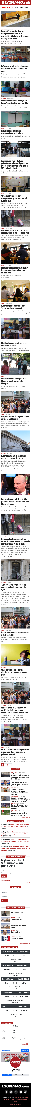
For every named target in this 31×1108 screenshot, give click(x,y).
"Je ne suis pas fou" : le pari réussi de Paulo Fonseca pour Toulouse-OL (19, 784)
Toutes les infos (24, 818)
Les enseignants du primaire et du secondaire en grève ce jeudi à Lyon (15, 231)
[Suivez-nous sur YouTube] (20, 1093)
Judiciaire (3, 29)
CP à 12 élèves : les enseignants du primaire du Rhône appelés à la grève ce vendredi (15, 752)
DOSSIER (13, 911)
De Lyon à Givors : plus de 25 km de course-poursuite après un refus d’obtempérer (15, 825)
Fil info (17, 7)
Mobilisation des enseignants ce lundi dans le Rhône (13, 344)
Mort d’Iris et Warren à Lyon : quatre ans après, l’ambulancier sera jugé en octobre (15, 840)
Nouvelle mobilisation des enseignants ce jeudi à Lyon (12, 132)
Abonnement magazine (7, 7)
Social (2, 64)
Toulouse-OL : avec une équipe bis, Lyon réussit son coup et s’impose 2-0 (19, 806)
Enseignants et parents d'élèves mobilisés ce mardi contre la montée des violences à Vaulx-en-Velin (15, 541)
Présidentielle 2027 (16, 919)
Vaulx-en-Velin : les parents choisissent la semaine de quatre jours (14, 672)
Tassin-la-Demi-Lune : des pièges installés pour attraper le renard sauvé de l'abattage (20, 799)
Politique (3, 497)
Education (3, 98)
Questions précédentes (5, 880)
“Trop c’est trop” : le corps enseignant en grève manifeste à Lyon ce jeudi (14, 198)
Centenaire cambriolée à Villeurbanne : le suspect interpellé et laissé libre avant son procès (19, 791)
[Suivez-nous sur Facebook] (15, 1063)
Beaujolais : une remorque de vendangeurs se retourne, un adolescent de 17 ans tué (19, 813)
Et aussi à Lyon (4, 536)
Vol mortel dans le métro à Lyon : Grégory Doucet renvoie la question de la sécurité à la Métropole (15, 848)
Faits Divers (14, 772)
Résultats (28, 882)
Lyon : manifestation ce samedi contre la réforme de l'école (13, 457)
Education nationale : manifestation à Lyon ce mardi (15, 633)
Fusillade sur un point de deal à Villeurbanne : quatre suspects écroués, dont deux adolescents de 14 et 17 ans (20, 776)
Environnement (14, 796)
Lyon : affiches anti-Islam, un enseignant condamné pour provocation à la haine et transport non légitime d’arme (15, 35)
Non (3, 870)
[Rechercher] (28, 2)
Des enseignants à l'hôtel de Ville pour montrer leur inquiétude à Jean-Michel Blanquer (15, 501)
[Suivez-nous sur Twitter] (11, 1093)
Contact (12, 1099)
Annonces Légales (24, 7)
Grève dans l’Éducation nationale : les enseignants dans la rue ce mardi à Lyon (14, 270)
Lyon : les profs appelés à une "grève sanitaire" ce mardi (13, 307)
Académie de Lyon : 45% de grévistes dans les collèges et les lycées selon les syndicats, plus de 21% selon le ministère (14, 164)
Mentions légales (19, 1097)
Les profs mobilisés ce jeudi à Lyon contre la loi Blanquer (15, 417)
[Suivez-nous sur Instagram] (15, 1093)
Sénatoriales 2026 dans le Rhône (18, 926)
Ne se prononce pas (7, 873)
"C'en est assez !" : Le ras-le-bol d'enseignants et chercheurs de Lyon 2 (13, 587)
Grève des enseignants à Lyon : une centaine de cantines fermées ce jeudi (15, 68)
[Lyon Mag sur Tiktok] (25, 1093)
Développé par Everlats (15, 1104)
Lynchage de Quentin (17, 938)
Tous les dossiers (24, 944)
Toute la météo (25, 1044)
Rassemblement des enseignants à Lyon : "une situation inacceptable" (14, 101)
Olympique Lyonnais (16, 932)
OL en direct (14, 780)
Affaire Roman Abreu (17, 913)
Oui (3, 868)
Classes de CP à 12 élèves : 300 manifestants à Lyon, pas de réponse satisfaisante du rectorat (14, 710)
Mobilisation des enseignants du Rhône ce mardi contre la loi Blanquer (13, 381)
